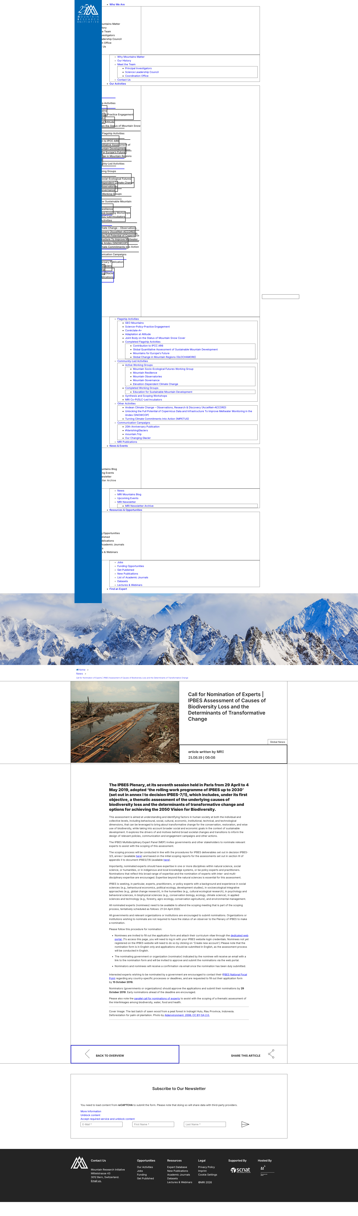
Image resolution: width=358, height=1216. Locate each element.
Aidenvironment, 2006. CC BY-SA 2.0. (187, 1015)
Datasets (172, 1178)
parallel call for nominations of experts (157, 998)
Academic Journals (178, 1174)
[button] (184, 4)
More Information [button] (91, 1111)
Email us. (96, 1180)
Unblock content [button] (90, 1115)
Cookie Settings (207, 1174)
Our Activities (145, 1167)
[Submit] (244, 1124)
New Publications (177, 1170)
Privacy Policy (206, 1167)
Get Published (145, 1178)
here (139, 856)
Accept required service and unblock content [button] (108, 1118)
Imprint (202, 1170)
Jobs (140, 1170)
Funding (142, 1174)
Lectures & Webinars (179, 1182)
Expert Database (177, 1167)
